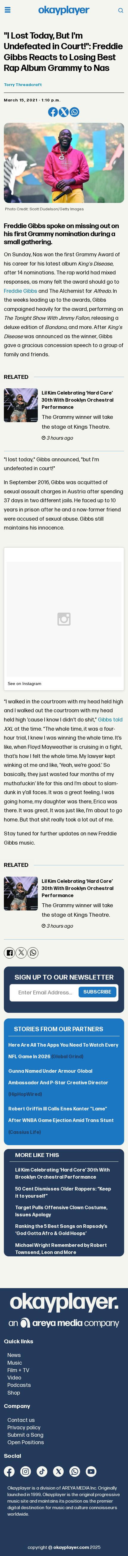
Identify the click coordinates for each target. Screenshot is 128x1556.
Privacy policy (23, 1428)
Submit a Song (25, 1435)
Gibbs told (110, 720)
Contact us (21, 1420)
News (14, 1355)
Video (14, 1378)
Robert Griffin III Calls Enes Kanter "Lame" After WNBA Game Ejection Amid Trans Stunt (61, 1120)
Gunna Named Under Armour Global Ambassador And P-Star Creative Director (58, 1083)
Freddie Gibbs (20, 291)
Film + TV (18, 1370)
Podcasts (19, 1385)
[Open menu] (7, 10)
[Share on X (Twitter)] (64, 112)
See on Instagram (24, 683)
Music (14, 1363)
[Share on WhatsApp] (74, 112)
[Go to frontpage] (64, 10)
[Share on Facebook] (53, 112)
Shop (13, 1393)
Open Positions (25, 1442)
